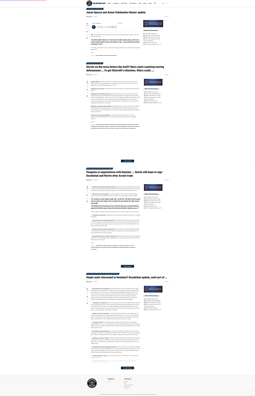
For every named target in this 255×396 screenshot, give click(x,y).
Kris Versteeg (118, 126)
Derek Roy (130, 124)
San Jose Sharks (136, 126)
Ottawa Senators (113, 55)
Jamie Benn (112, 126)
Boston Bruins (107, 124)
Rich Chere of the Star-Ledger (100, 194)
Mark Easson (89, 16)
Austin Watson (99, 245)
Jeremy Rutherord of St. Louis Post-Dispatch (103, 236)
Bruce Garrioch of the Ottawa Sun (101, 288)
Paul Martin (130, 126)
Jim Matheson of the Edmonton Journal (101, 93)
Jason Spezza (107, 55)
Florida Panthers (94, 126)
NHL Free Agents (91, 63)
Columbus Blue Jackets (107, 245)
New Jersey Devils (103, 247)
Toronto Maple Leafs (124, 128)
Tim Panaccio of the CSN (98, 215)
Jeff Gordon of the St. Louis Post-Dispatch (103, 229)
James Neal (107, 126)
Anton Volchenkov (99, 55)
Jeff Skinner (126, 245)
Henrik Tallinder (101, 126)
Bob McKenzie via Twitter (97, 88)
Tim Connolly (111, 128)
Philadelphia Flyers (116, 247)
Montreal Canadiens (95, 247)
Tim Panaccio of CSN (97, 322)
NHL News (108, 273)
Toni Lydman (117, 128)
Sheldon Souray (101, 128)
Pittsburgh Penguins (124, 247)
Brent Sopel (120, 124)
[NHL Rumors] (95, 3)
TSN (92, 34)
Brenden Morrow (113, 124)
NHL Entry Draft (91, 8)
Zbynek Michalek (132, 128)
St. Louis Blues (94, 249)
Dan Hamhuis (114, 245)
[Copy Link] (87, 34)
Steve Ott (106, 128)
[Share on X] (87, 31)
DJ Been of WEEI (95, 81)
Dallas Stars (125, 124)
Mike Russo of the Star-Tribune (100, 338)
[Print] (87, 38)
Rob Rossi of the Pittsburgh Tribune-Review (103, 187)
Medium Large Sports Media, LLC (108, 394)
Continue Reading (127, 161)
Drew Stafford (135, 124)
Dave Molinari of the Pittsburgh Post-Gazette (104, 346)
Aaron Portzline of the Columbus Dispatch (103, 220)
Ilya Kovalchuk (121, 245)
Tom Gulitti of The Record (99, 302)
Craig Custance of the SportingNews (100, 115)
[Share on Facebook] (87, 28)
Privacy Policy (153, 394)
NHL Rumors (100, 8)
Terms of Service (145, 394)
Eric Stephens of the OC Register (101, 331)
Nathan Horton (124, 126)
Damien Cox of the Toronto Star (100, 313)
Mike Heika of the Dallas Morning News (101, 106)
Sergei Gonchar (94, 128)
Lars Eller (132, 245)
